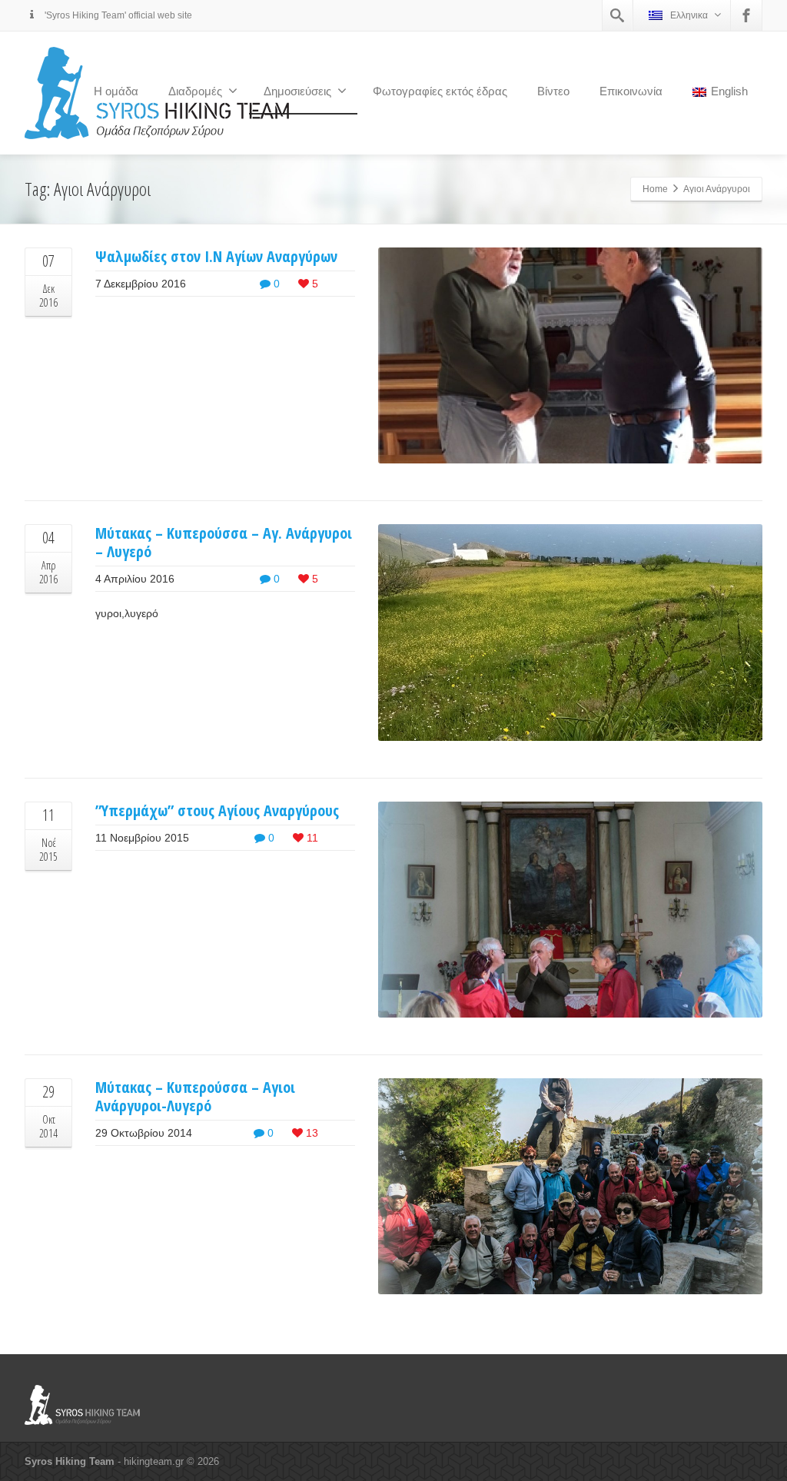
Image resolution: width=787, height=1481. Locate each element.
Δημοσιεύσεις (297, 91)
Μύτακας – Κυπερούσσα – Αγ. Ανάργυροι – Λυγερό (223, 542)
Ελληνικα (689, 15)
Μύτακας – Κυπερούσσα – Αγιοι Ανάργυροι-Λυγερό (195, 1096)
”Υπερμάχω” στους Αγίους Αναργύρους (217, 810)
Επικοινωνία (630, 91)
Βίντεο (553, 91)
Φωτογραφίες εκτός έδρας (440, 91)
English (729, 91)
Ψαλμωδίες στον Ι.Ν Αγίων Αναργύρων (216, 256)
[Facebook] (746, 15)
